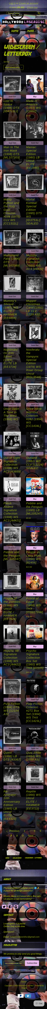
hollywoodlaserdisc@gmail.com (24, 937)
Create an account (28, 3)
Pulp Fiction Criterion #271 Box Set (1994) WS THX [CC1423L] (34, 712)
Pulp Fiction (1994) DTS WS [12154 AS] (12, 709)
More (30, 31)
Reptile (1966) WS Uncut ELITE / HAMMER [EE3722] (33, 800)
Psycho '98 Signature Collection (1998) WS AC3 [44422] (12, 657)
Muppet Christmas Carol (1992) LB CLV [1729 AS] (34, 307)
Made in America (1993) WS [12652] (33, 106)
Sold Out (12, 97)
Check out (32, 7)
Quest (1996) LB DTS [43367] (12, 756)
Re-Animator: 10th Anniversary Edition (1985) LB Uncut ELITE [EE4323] (12, 805)
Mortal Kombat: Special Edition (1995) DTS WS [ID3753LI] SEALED (34, 211)
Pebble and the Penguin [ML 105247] (12, 556)
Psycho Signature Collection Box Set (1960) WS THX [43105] (34, 659)
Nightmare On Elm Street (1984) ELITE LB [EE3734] (11, 358)
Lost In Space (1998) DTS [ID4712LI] (11, 106)
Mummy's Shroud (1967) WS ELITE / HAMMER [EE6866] (11, 309)
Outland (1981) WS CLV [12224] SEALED (34, 463)
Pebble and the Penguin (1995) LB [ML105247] (34, 508)
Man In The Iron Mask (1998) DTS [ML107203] (12, 152)
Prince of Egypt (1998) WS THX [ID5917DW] (34, 605)
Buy (34, 97)
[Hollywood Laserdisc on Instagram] (16, 906)
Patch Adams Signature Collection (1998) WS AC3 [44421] (12, 512)
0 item (17, 7)
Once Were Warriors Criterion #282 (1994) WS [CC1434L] (34, 417)
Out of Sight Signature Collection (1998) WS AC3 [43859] (12, 464)
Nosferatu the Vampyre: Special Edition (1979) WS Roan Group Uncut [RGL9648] (34, 363)
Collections (17, 858)
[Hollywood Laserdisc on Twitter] (4, 906)
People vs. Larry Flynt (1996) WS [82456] (33, 557)
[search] (38, 13)
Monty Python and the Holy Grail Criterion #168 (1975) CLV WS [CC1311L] (12, 211)
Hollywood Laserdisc (26, 986)
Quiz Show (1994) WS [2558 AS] (33, 756)
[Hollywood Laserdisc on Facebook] (10, 906)
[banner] (23, 21)
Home (14, 31)
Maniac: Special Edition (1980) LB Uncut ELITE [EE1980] (33, 157)
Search (23, 982)
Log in (12, 3)
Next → (32, 835)
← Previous (12, 830)
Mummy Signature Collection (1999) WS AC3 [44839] (34, 262)
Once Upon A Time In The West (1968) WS (11, 414)
